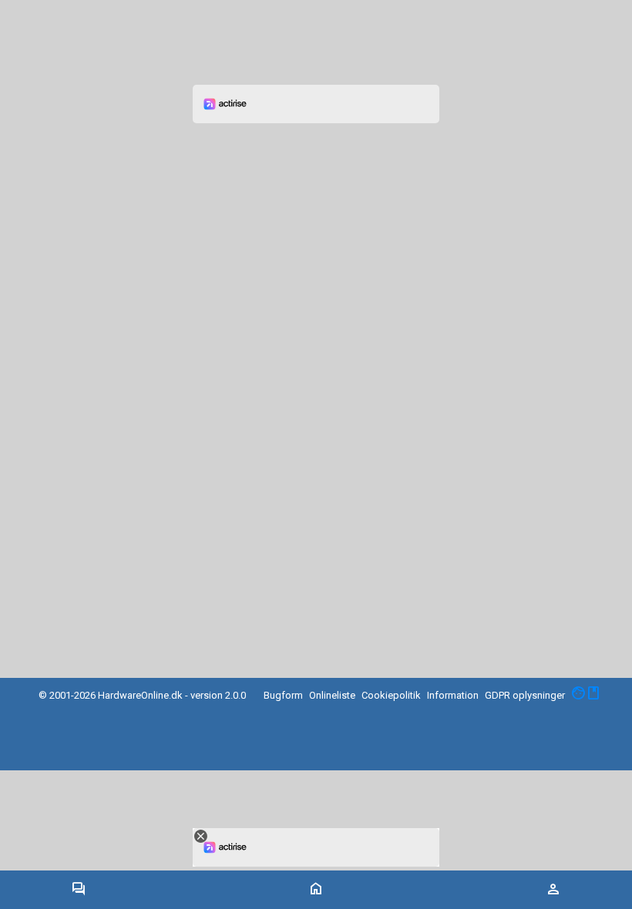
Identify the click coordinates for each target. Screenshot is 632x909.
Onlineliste (332, 695)
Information (453, 695)
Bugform (283, 695)
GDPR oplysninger (525, 695)
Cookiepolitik (391, 695)
